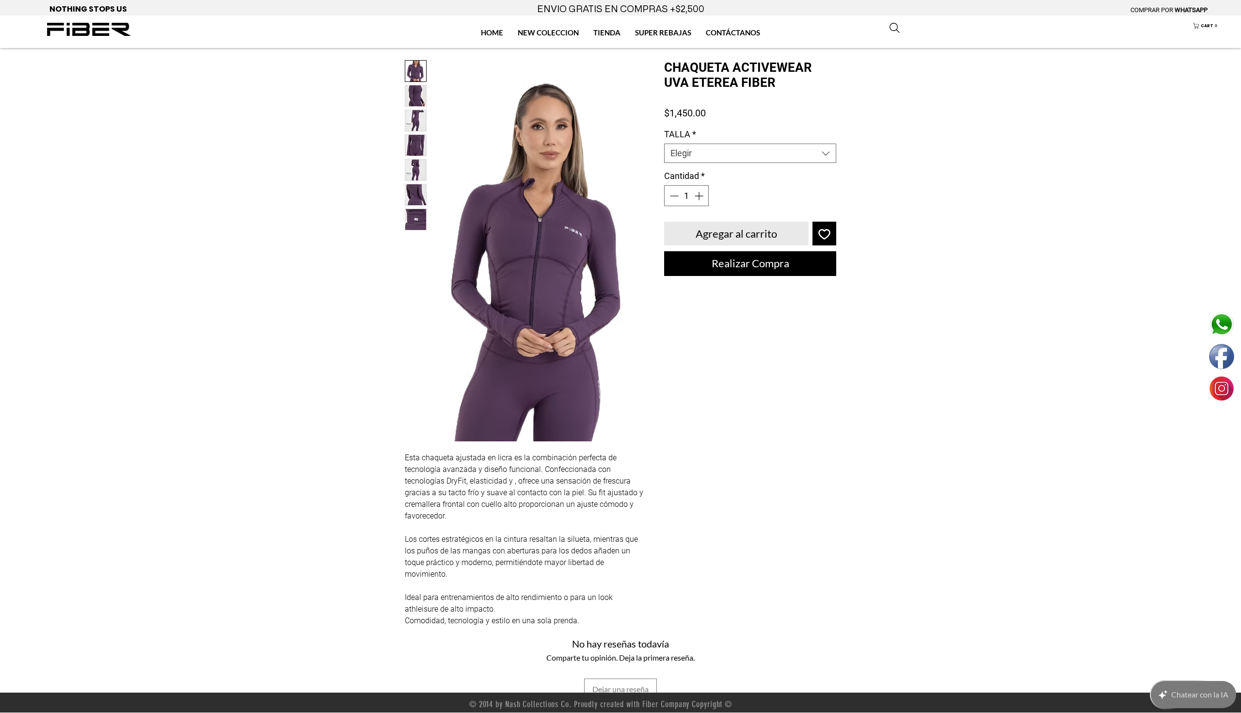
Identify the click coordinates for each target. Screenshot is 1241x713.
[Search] (894, 27)
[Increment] (699, 196)
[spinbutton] (686, 196)
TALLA (680, 134)
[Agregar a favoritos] (824, 233)
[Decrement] (673, 196)
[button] (1212, 26)
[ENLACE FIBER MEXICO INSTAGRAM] (1222, 388)
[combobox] (750, 153)
